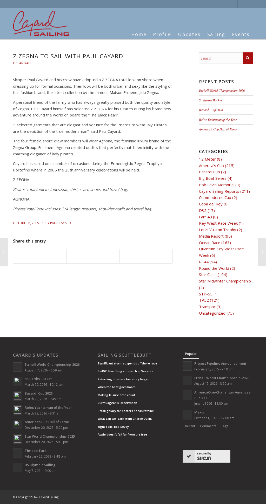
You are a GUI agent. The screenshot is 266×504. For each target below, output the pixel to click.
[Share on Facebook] (39, 256)
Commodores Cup (215, 197)
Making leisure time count (116, 395)
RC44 (204, 261)
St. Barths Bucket (210, 100)
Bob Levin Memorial (216, 184)
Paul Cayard (60, 223)
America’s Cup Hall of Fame (218, 129)
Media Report (211, 236)
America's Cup (211, 165)
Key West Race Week (218, 223)
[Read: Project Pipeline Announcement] (187, 366)
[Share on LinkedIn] (92, 256)
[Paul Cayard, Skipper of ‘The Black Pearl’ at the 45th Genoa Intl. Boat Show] (4, 252)
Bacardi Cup (209, 171)
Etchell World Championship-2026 (222, 90)
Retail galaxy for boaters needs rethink (126, 411)
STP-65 (205, 293)
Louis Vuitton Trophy (217, 229)
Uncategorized (212, 313)
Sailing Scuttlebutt (125, 355)
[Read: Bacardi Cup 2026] (17, 396)
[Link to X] (233, 4)
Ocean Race (22, 63)
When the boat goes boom (117, 387)
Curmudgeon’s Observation (117, 403)
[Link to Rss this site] (249, 4)
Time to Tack (35, 450)
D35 (203, 210)
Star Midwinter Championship (225, 281)
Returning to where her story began (123, 379)
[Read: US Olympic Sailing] (17, 467)
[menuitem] (139, 31)
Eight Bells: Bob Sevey (113, 427)
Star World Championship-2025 (50, 436)
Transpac (207, 306)
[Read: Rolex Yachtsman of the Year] (17, 410)
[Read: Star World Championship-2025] (17, 439)
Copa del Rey (211, 203)
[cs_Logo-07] (41, 23)
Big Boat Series (213, 178)
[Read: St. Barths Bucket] (17, 381)
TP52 (204, 300)
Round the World (214, 268)
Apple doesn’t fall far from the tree (122, 434)
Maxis (199, 412)
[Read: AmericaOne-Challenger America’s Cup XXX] (187, 394)
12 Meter (207, 159)
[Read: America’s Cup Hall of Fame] (17, 424)
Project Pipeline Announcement (220, 363)
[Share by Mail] (146, 256)
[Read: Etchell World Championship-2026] (17, 367)
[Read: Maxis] (187, 414)
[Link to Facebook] (241, 4)
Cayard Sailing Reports (219, 191)
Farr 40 (205, 216)
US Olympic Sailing (40, 464)
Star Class (208, 274)
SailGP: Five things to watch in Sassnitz (125, 371)
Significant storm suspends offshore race (127, 363)
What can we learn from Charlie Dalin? (125, 418)
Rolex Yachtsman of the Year (218, 119)
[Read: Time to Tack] (17, 453)
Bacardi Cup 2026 (211, 109)
